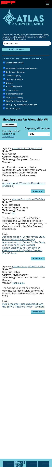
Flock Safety (18, 282)
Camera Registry (13, 75)
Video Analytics (12, 108)
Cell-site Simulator (14, 79)
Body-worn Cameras (15, 72)
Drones (9, 83)
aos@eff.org (8, 136)
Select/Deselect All (14, 63)
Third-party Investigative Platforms (21, 105)
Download (9, 125)
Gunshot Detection (14, 94)
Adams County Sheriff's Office (28, 199)
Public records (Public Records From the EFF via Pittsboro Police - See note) (23, 305)
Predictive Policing (14, 97)
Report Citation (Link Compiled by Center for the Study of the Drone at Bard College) (22, 250)
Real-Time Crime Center (16, 101)
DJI (13, 213)
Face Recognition (13, 86)
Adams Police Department (27, 148)
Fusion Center (12, 90)
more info (37, 191)
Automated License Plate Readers (21, 68)
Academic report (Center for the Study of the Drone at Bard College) (23, 238)
